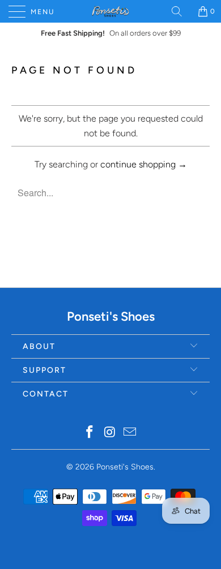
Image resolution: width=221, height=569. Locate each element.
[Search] (181, 11)
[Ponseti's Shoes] (111, 11)
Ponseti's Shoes (125, 467)
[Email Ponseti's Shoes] (130, 433)
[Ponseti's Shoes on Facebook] (89, 433)
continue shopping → (143, 164)
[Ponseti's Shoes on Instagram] (109, 433)
